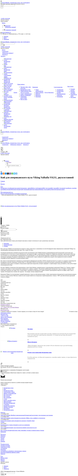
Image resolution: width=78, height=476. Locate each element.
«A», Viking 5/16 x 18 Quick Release (10, 307)
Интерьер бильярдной (17, 189)
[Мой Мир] (6, 173)
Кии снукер (15, 193)
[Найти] (2, 7)
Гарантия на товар (5, 447)
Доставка (30, 329)
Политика (3, 449)
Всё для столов (47, 188)
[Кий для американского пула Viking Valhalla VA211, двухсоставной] (19, 206)
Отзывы (6, 246)
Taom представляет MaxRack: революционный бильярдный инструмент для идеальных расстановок (27, 415)
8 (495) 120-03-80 (5, 18)
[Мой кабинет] (1, 135)
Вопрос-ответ (4, 458)
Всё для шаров (61, 188)
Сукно (66, 188)
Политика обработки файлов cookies (10, 452)
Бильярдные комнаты (33, 189)
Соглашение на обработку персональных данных (13, 451)
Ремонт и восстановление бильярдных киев (39, 352)
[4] (39, 222)
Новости (3, 412)
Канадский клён (5, 310)
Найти (2, 474)
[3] (39, 221)
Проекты (3, 436)
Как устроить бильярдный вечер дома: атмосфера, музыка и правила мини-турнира (22, 430)
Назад (9, 162)
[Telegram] (16, 173)
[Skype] (14, 173)
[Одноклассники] (4, 173)
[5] (39, 224)
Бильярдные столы (5, 188)
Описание (6, 243)
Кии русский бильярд (6, 193)
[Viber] (10, 173)
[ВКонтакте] (1, 173)
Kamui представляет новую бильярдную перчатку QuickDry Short (18, 420)
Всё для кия (54, 188)
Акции (2, 438)
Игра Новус (51, 189)
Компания (3, 431)
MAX (5, 38)
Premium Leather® (5, 304)
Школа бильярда (32, 342)
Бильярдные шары (15, 188)
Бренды (3, 459)
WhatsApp (6, 39)
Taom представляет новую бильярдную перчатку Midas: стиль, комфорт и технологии (23, 418)
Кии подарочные (22, 193)
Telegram (6, 36)
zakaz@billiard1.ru (6, 32)
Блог (2, 456)
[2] (39, 219)
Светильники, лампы (25, 188)
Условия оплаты (5, 444)
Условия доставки (5, 445)
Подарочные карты (60, 189)
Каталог (3, 437)
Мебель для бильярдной (37, 188)
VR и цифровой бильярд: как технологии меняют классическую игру (19, 427)
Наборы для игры (43, 189)
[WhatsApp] (12, 173)
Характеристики (8, 244)
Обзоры (3, 460)
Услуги (2, 440)
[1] (39, 218)
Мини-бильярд (7, 189)
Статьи (2, 422)
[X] (8, 173)
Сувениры (25, 189)
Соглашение (4, 448)
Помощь (3, 441)
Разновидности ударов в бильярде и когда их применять (15, 425)
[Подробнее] (27, 339)
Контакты (3, 434)
